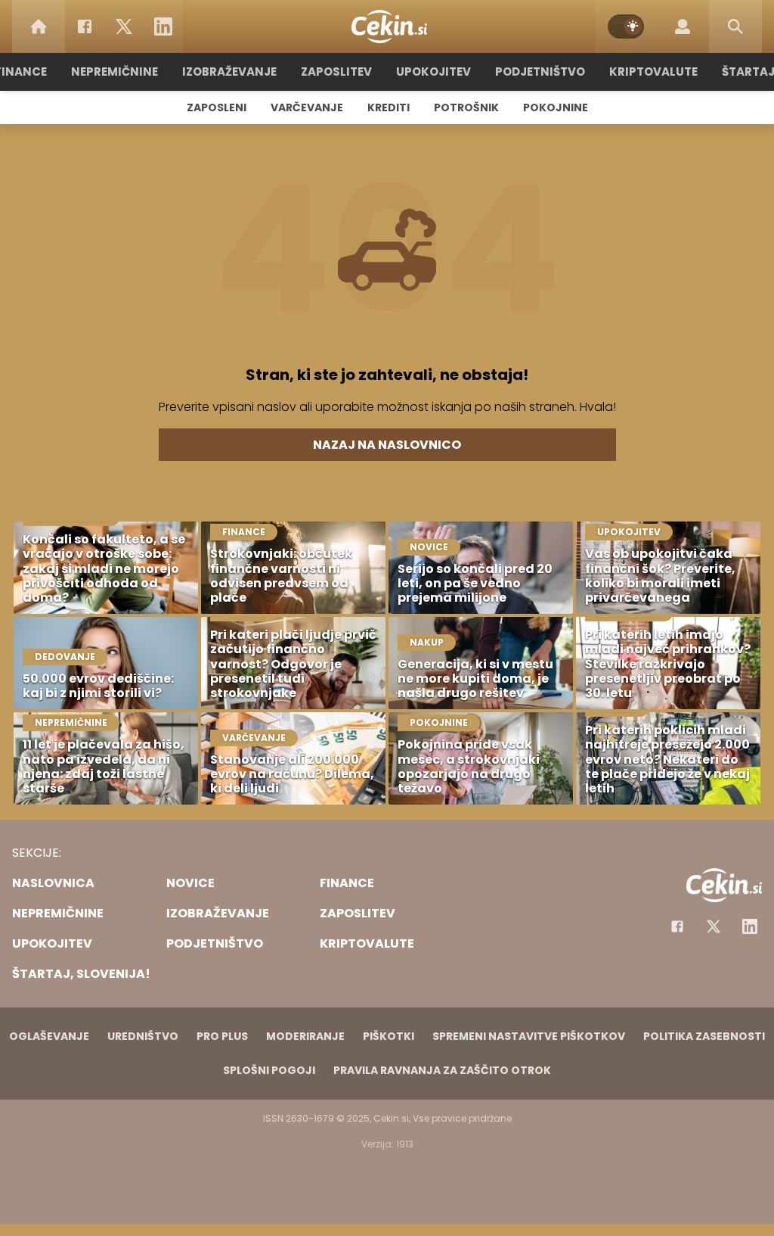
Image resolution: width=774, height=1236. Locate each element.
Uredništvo (142, 1036)
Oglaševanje (49, 1036)
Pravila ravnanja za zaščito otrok (442, 1070)
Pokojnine (555, 107)
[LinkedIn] (163, 26)
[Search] (735, 26)
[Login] (682, 26)
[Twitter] (124, 26)
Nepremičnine (114, 71)
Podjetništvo (540, 71)
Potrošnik (466, 107)
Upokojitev (433, 71)
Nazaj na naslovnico (387, 444)
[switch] (626, 26)
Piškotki (388, 1036)
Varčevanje (307, 107)
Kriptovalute (653, 71)
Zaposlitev (336, 71)
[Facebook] (84, 26)
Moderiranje (305, 1036)
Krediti (388, 107)
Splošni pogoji (269, 1070)
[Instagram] (750, 926)
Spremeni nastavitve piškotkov (528, 1036)
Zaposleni (216, 107)
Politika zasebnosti (704, 1036)
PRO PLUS (222, 1036)
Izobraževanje (229, 71)
